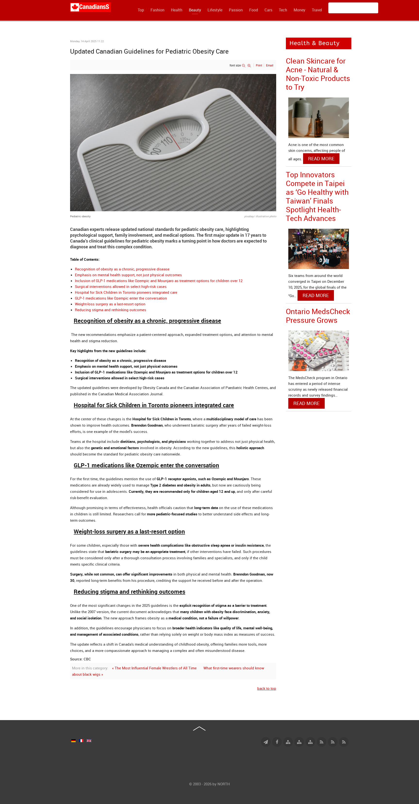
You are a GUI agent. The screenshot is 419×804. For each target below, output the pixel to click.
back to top (266, 688)
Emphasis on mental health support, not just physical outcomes (128, 274)
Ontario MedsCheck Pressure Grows (318, 315)
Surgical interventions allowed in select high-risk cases (121, 286)
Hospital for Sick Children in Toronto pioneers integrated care (126, 292)
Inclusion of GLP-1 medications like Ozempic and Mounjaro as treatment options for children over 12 (158, 280)
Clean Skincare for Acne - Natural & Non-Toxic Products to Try (318, 74)
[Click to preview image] (173, 142)
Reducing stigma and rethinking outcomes (110, 309)
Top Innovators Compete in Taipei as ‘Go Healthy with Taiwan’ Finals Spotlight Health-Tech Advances (317, 196)
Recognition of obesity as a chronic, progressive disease (122, 269)
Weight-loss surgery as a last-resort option (110, 303)
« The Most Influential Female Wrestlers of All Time (154, 668)
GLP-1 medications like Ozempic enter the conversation (121, 298)
